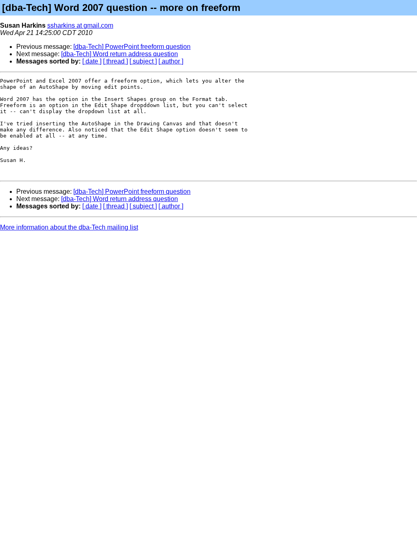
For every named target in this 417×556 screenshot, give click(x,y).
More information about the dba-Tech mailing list (69, 227)
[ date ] (91, 61)
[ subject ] (143, 61)
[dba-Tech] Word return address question (119, 53)
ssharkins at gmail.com (80, 25)
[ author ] (170, 61)
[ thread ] (115, 61)
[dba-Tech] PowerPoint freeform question (132, 46)
